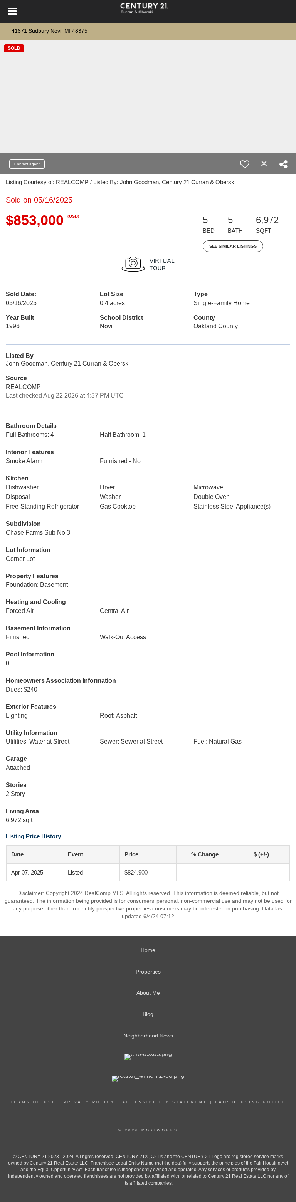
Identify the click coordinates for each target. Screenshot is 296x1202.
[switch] (244, 164)
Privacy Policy (89, 1102)
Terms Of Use (33, 1102)
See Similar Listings (233, 246)
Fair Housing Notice (250, 1102)
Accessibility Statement (165, 1102)
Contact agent (27, 164)
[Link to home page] (148, 11)
